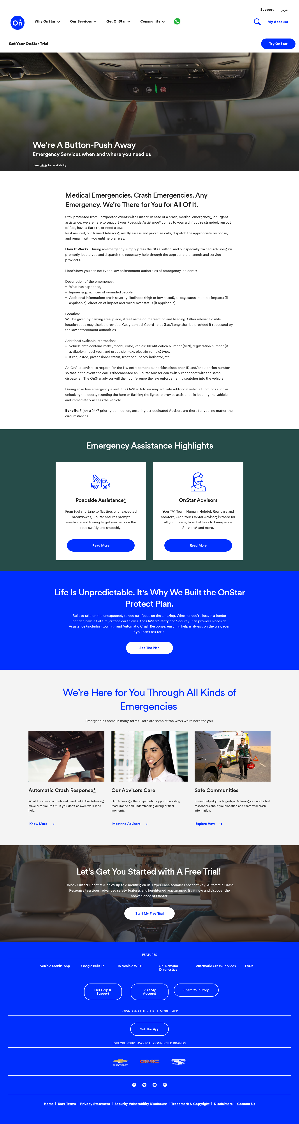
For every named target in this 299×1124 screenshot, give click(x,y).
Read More (100, 545)
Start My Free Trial (149, 913)
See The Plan (149, 648)
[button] (211, 217)
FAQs (43, 165)
